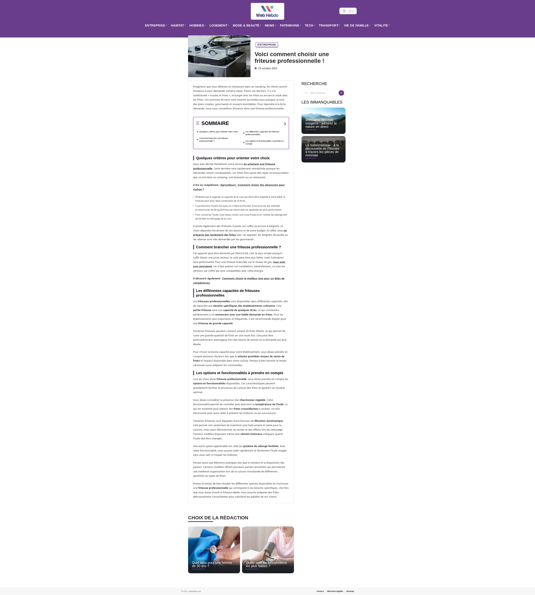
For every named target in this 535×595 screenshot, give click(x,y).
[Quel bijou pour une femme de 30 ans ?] (214, 549)
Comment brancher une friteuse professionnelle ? (213, 139)
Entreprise (266, 44)
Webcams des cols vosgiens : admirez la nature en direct (320, 123)
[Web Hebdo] (267, 11)
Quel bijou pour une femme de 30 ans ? (212, 564)
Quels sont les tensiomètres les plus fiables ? (266, 564)
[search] (344, 11)
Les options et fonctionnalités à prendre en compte (264, 142)
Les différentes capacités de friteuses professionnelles (262, 133)
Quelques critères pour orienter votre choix (218, 131)
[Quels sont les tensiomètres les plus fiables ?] (268, 549)
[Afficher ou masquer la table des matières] (257, 123)
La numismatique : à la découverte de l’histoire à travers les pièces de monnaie (322, 150)
